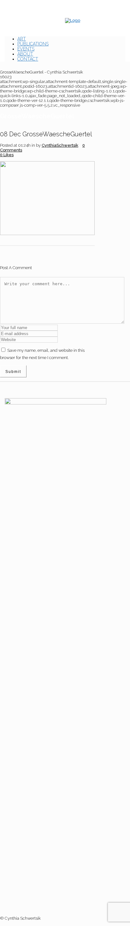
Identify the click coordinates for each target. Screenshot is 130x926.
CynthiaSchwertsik (60, 145)
